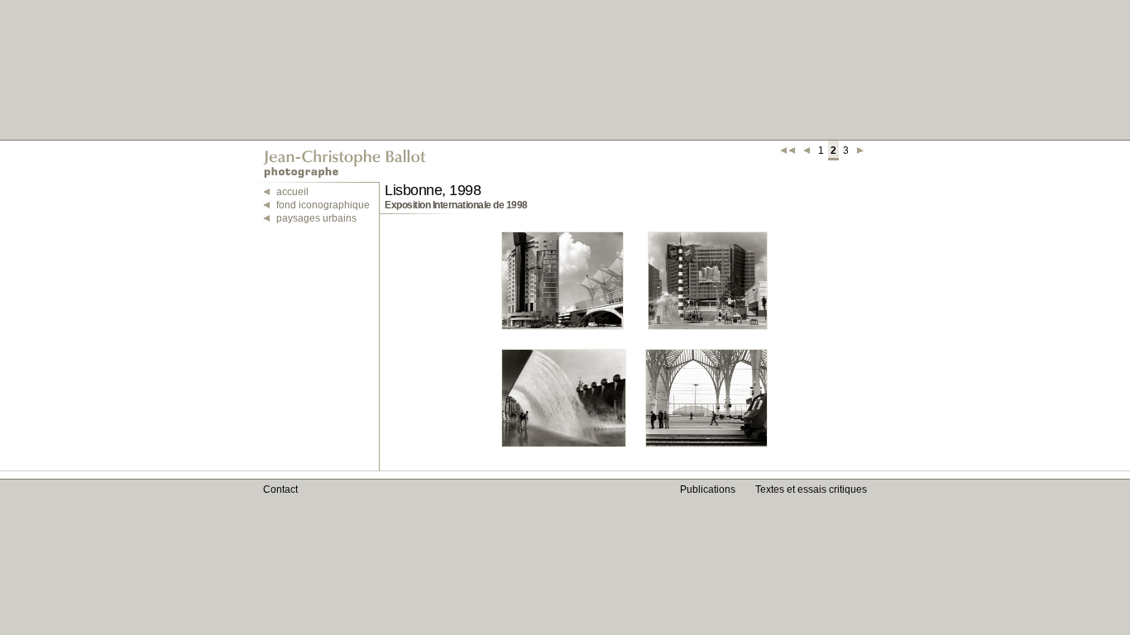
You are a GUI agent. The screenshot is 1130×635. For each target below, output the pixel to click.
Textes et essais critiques (811, 489)
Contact (280, 489)
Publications (707, 489)
